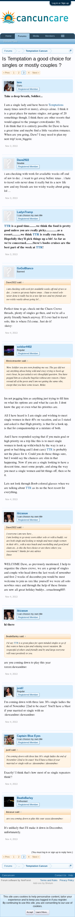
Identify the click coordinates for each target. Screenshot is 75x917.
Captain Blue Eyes (28, 735)
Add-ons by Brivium (43, 883)
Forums (22, 36)
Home (8, 36)
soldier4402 (24, 346)
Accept (30, 912)
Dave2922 (23, 160)
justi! (20, 688)
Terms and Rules (49, 880)
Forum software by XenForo (16, 880)
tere (19, 82)
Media (36, 36)
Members (50, 36)
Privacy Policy (67, 880)
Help (70, 875)
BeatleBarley (25, 797)
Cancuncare (8, 875)
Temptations (56, 105)
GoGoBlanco (25, 268)
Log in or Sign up (60, 3)
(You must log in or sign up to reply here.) (52, 852)
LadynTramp (25, 212)
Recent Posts (11, 41)
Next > (35, 72)
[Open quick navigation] (70, 50)
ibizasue (22, 513)
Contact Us (60, 875)
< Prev (6, 72)
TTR (7, 226)
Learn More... (42, 912)
